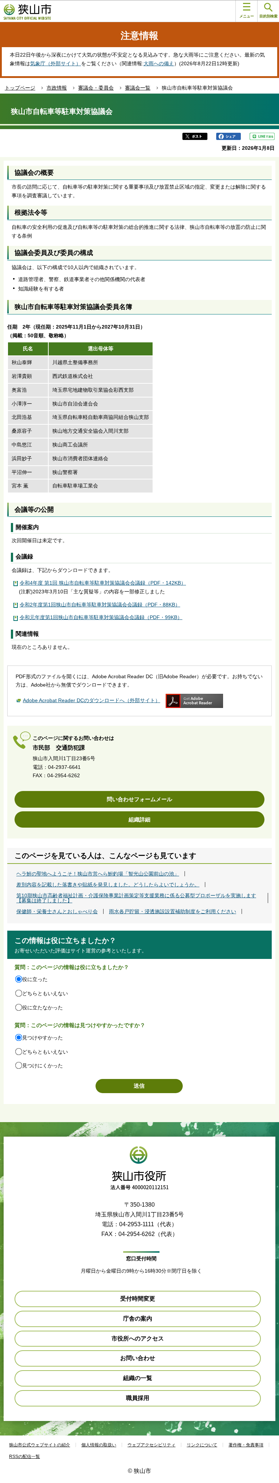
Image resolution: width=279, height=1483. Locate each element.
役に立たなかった (42, 1007)
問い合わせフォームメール (139, 799)
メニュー (246, 16)
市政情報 (56, 88)
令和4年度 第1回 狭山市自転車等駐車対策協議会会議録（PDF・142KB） (103, 583)
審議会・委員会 (96, 88)
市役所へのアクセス (138, 1338)
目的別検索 (268, 16)
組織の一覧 (137, 1378)
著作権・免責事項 (246, 1445)
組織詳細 (139, 819)
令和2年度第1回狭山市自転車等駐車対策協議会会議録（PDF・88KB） (100, 604)
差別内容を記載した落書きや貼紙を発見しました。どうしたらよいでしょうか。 (107, 884)
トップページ (20, 88)
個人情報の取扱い (98, 1445)
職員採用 (137, 1398)
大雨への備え (158, 63)
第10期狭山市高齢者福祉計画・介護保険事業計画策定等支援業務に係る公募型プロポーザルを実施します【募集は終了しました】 (136, 898)
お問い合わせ (137, 1358)
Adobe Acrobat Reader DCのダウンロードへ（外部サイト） (91, 700)
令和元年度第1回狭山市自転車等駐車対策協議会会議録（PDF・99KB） (101, 617)
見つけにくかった (42, 1065)
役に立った (35, 979)
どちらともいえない (45, 993)
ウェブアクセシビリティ (151, 1445)
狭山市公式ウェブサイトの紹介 (39, 1445)
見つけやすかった (42, 1038)
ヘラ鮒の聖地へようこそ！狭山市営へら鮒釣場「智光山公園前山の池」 (97, 873)
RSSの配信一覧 (24, 1456)
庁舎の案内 (137, 1318)
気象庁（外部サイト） (55, 63)
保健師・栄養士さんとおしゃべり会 (57, 911)
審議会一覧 (137, 88)
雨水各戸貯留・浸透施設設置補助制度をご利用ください (172, 911)
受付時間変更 (137, 1298)
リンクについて (202, 1445)
